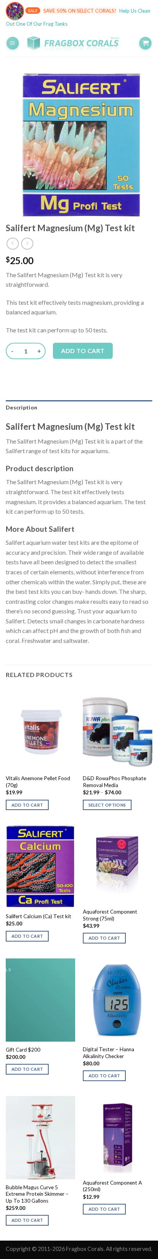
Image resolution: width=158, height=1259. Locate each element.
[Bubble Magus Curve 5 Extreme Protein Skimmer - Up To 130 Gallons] (40, 1137)
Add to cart (82, 350)
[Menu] (13, 43)
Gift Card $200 (23, 1050)
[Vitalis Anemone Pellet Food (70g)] (40, 729)
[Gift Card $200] (40, 1000)
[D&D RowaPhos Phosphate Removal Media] (117, 729)
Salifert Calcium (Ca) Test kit (38, 916)
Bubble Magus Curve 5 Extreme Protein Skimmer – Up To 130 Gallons (37, 1194)
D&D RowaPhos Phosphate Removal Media (114, 781)
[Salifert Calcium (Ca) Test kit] (40, 866)
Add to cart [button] (27, 804)
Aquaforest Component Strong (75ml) (110, 915)
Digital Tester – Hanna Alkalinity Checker (108, 1052)
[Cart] (145, 43)
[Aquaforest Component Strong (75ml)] (117, 864)
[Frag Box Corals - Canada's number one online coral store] (79, 43)
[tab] (79, 407)
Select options (107, 804)
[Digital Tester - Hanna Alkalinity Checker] (117, 1000)
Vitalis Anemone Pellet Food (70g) (38, 781)
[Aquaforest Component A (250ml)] (117, 1135)
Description (21, 407)
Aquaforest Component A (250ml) (112, 1186)
